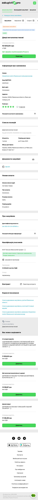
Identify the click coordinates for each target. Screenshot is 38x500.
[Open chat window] (33, 495)
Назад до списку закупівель (12, 15)
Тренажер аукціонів (20, 476)
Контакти (20, 455)
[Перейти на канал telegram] (24, 438)
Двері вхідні (6, 404)
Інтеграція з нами (20, 480)
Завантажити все (33, 159)
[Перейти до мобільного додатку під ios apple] (13, 445)
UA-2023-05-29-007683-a (10, 226)
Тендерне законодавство (20, 487)
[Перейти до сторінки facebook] (13, 438)
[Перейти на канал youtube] (19, 438)
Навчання (20, 473)
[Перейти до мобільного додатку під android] (25, 445)
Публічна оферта (20, 462)
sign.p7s (7, 167)
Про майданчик (20, 469)
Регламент (20, 466)
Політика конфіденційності (20, 484)
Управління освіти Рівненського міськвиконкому (17, 76)
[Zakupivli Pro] (11, 3)
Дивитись (19, 364)
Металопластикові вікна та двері (13, 373)
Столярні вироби (8, 339)
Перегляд (19, 56)
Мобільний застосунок (20, 458)
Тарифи (20, 451)
